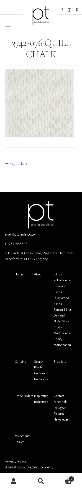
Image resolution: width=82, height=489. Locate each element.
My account (22, 436)
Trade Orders (24, 396)
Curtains (20, 362)
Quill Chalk (18, 164)
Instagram (69, 10)
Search (39, 362)
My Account (13, 481)
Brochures (41, 402)
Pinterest (77, 10)
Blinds (58, 274)
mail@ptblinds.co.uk (20, 234)
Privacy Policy (16, 461)
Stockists (60, 362)
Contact (59, 396)
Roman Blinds (63, 309)
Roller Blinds (62, 280)
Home (19, 274)
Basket (19, 442)
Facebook (62, 10)
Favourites (41, 379)
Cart (63, 477)
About (38, 274)
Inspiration (41, 396)
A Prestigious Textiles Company (29, 467)
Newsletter (61, 419)
